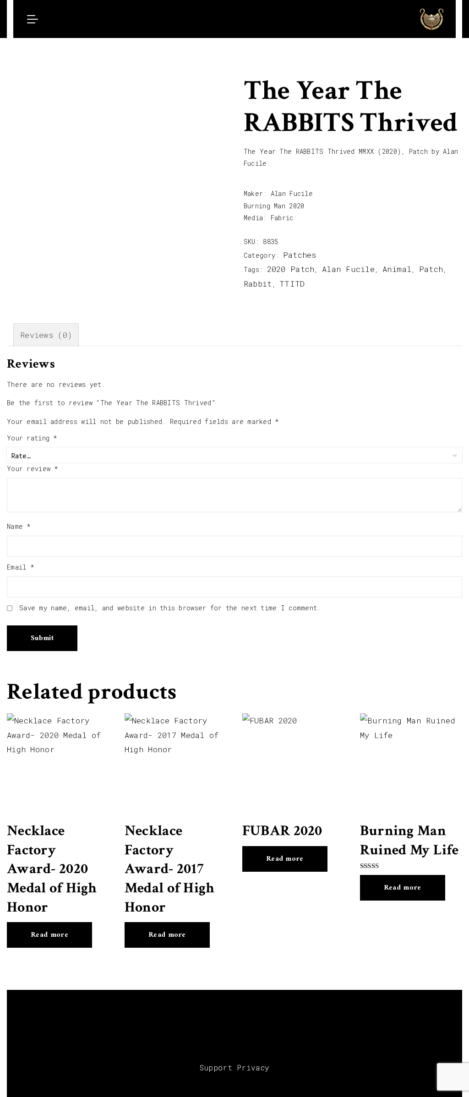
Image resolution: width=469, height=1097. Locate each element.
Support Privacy (235, 1067)
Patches (299, 255)
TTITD (292, 283)
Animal (397, 269)
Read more (49, 935)
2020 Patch (291, 269)
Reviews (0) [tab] (46, 335)
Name (19, 526)
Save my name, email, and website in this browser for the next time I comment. (170, 607)
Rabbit (258, 283)
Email (20, 567)
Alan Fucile (348, 269)
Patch (431, 269)
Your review (33, 468)
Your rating (32, 438)
